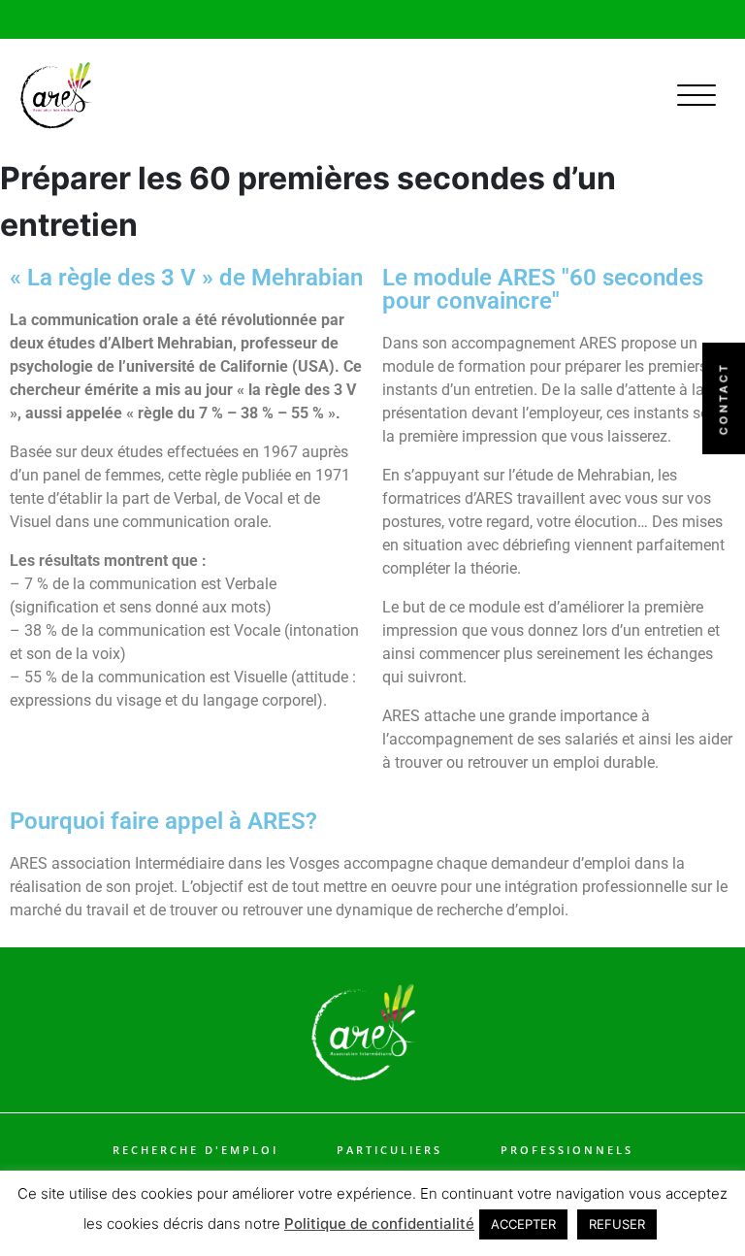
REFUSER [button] (617, 1224)
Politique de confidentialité (379, 1223)
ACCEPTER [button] (523, 1224)
